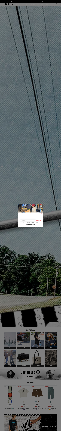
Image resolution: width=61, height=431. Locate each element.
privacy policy (36, 222)
